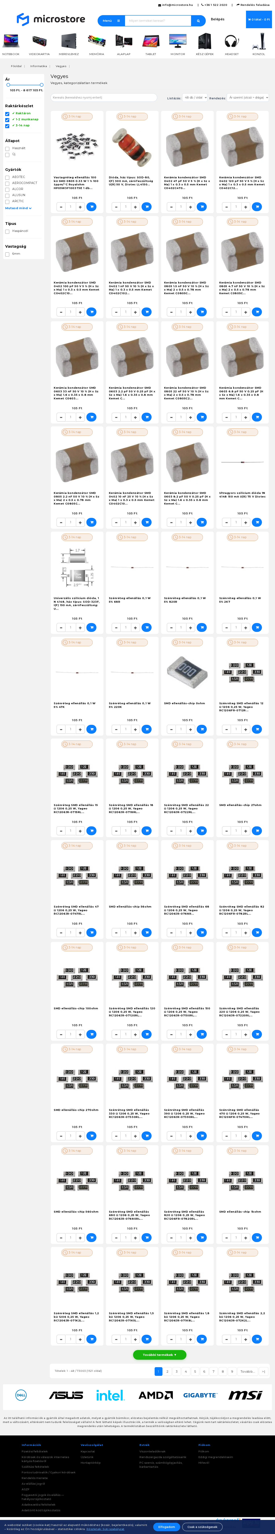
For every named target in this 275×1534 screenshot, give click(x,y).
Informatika (38, 66)
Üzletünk (87, 1457)
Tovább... (248, 1371)
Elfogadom (166, 1527)
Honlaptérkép (91, 1462)
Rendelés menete (35, 1478)
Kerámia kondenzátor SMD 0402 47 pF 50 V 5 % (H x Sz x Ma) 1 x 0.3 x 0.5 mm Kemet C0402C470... (187, 183)
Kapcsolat (88, 1451)
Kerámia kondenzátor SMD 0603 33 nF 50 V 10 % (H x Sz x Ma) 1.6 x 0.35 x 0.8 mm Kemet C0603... (76, 393)
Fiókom (203, 1451)
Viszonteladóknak (153, 1451)
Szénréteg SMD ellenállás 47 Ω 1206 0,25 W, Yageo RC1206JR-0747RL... (76, 910)
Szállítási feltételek (35, 1466)
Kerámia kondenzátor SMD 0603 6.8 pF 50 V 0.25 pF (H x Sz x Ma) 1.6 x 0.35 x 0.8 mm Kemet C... (241, 393)
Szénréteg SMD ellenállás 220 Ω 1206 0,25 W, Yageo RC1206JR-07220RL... (239, 1012)
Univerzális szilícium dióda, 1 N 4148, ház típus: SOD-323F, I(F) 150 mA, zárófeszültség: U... (77, 603)
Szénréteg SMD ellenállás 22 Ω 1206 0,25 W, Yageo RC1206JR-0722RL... (186, 808)
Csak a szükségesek (202, 1527)
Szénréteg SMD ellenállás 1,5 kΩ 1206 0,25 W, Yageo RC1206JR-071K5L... (131, 1317)
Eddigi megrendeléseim (215, 1457)
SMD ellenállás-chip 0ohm (184, 703)
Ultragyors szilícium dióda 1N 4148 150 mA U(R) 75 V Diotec (242, 494)
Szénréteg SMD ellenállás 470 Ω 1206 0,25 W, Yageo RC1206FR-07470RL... (239, 1113)
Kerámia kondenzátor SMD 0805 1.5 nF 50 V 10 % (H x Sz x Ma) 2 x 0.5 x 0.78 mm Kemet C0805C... (186, 288)
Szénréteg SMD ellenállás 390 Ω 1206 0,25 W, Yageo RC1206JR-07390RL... (184, 1113)
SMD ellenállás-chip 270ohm (76, 1109)
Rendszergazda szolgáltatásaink (163, 1457)
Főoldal (16, 66)
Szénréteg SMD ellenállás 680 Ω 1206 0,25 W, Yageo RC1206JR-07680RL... (129, 1215)
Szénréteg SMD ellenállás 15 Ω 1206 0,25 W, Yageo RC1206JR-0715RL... (76, 808)
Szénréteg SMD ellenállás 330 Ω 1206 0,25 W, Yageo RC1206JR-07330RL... (129, 1113)
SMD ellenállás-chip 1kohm (240, 1211)
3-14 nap (74, 116)
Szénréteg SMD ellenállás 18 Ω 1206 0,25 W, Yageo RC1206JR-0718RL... (131, 808)
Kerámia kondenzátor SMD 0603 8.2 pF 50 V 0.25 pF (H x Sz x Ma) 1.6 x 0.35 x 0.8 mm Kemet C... (187, 498)
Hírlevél (203, 1462)
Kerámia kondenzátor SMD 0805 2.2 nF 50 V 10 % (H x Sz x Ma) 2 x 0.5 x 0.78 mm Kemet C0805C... (76, 498)
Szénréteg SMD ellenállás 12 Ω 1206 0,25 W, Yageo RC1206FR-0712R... (241, 707)
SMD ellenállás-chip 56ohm (130, 906)
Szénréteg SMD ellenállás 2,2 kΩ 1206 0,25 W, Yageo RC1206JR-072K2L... (242, 1317)
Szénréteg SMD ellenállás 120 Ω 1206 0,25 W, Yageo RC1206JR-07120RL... (132, 1012)
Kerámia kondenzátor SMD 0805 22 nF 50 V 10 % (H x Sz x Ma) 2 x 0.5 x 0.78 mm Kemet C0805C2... (186, 393)
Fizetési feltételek (35, 1451)
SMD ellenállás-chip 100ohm (76, 1008)
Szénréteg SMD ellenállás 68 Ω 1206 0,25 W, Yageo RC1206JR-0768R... (186, 910)
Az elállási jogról (33, 1483)
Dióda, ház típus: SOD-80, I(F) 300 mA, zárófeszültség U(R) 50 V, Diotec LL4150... (131, 181)
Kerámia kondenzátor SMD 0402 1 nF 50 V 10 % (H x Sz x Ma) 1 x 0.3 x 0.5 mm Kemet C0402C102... (131, 288)
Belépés (218, 19)
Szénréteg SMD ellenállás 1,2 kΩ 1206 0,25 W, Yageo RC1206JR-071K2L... (76, 1317)
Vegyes (61, 66)
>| (263, 1371)
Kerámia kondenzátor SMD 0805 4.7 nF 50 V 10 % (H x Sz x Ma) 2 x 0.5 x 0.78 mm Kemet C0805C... (242, 288)
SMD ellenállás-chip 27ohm (240, 805)
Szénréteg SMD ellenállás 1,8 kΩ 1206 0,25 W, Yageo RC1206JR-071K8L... (187, 1317)
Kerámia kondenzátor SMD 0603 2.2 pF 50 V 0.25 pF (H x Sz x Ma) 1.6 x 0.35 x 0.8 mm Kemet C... (132, 393)
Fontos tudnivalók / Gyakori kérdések (49, 1472)
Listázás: (174, 98)
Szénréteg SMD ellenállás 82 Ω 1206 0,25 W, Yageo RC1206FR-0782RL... (241, 910)
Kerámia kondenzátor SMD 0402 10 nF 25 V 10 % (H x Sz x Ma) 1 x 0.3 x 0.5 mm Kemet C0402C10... (132, 498)
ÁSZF (25, 1489)
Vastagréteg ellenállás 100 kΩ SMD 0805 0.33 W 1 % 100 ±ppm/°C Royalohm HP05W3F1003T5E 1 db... (76, 183)
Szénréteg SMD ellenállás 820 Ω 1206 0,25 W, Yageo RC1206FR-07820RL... (184, 1215)
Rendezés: (217, 98)
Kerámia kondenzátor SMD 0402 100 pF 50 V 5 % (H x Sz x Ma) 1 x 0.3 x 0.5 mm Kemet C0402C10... (76, 288)
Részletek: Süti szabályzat (105, 1529)
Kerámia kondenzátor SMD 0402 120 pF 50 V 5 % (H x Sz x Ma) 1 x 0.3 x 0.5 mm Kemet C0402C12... (242, 183)
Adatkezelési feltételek (39, 1504)
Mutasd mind (18, 208)
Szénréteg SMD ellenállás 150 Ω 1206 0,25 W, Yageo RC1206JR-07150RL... (187, 1012)
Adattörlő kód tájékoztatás (41, 1510)
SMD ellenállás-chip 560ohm (76, 1211)
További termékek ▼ (160, 1355)
